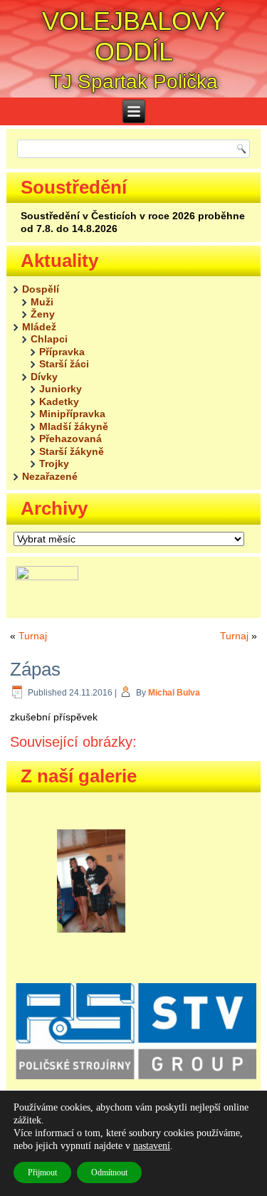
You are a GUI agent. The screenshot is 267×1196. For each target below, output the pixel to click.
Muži (42, 302)
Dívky (44, 376)
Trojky (54, 463)
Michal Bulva (174, 693)
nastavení (151, 1145)
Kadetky (59, 401)
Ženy (43, 314)
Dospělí (40, 289)
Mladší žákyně (73, 426)
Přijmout (42, 1172)
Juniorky (60, 388)
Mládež (39, 326)
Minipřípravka (72, 413)
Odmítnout (109, 1172)
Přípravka (62, 351)
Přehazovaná (70, 438)
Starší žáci (64, 363)
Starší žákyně (71, 451)
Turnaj (33, 635)
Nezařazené (50, 476)
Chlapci (49, 339)
